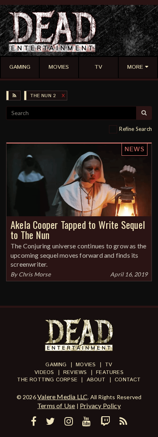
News (134, 149)
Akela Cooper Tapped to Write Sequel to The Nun (78, 229)
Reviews (75, 372)
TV (108, 365)
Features (110, 372)
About (96, 380)
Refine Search (135, 129)
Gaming (55, 365)
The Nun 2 (43, 95)
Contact (128, 380)
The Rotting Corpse (47, 380)
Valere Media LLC (62, 396)
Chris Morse (35, 274)
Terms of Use (56, 405)
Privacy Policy (100, 405)
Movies (86, 365)
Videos (44, 372)
